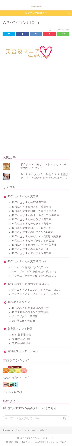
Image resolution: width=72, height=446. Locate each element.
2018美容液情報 (21, 339)
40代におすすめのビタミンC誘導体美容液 (36, 236)
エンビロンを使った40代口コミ (30, 267)
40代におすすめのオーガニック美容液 (34, 211)
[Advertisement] (36, 114)
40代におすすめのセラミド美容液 (31, 223)
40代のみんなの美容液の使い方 (30, 308)
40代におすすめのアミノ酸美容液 (31, 206)
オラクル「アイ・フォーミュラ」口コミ (35, 294)
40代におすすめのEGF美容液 (29, 202)
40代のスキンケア (19, 302)
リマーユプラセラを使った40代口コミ (34, 275)
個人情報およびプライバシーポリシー (33, 438)
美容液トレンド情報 (20, 328)
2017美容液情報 (21, 334)
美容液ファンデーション (23, 351)
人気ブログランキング (16, 377)
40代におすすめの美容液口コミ (27, 261)
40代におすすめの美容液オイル (30, 249)
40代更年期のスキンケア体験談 (30, 312)
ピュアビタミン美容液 (25, 316)
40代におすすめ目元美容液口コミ (29, 283)
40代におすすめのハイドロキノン (31, 228)
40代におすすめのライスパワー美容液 (34, 245)
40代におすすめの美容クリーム (24, 408)
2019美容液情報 (21, 343)
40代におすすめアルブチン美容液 (31, 253)
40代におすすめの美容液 (23, 196)
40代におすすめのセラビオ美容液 (31, 219)
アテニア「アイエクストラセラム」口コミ (36, 290)
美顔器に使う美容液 (23, 320)
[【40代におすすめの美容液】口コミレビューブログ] (36, 6)
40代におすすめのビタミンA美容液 (32, 232)
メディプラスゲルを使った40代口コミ (34, 271)
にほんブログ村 (12, 391)
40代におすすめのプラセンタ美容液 (33, 240)
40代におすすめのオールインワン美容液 (35, 215)
